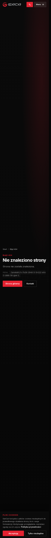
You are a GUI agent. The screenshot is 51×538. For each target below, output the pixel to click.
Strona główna (12, 283)
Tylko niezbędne (36, 533)
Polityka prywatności (31, 527)
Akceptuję (13, 533)
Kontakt (30, 283)
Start (5, 249)
